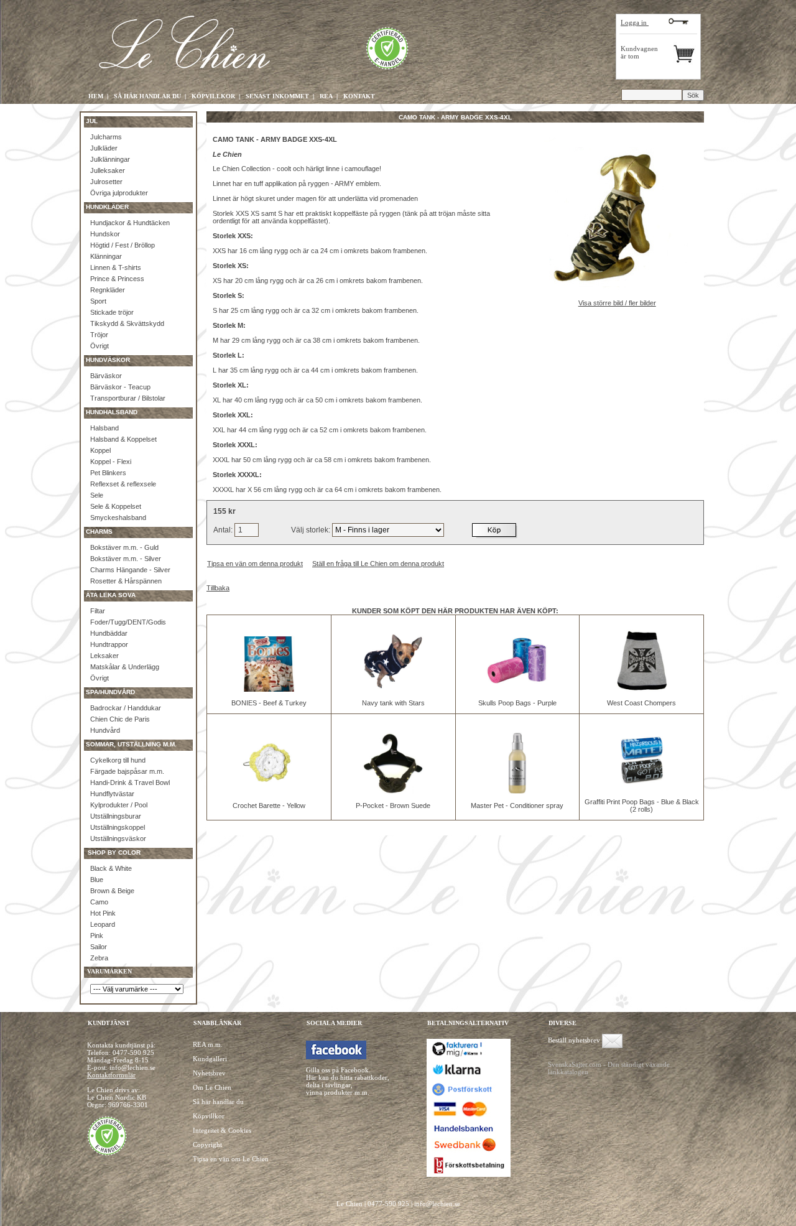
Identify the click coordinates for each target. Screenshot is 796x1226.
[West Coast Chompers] (642, 689)
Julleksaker (107, 170)
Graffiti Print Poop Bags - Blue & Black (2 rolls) (642, 805)
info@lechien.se (437, 1203)
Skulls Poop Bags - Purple (517, 703)
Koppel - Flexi (110, 461)
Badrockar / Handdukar (125, 708)
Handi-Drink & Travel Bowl (130, 782)
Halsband (104, 428)
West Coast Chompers (641, 703)
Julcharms (106, 137)
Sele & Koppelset (115, 506)
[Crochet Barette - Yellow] (269, 792)
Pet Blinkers (108, 472)
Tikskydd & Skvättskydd (127, 323)
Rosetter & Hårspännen (126, 581)
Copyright (207, 1144)
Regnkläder (107, 290)
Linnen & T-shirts (115, 267)
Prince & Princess (117, 278)
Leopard (102, 924)
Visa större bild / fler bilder (617, 303)
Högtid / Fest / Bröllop (122, 245)
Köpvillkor (208, 1116)
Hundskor (105, 234)
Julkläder (104, 148)
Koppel (100, 450)
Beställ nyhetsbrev (574, 1040)
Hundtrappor (109, 644)
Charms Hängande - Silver (130, 570)
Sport (98, 301)
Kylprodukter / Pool (118, 805)
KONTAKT (359, 96)
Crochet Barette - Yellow (269, 805)
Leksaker (104, 655)
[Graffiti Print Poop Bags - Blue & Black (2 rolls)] (642, 788)
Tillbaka (217, 588)
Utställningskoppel (117, 827)
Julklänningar (110, 159)
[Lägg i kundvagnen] (495, 530)
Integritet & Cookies (222, 1130)
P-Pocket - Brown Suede (393, 805)
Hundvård (105, 730)
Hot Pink (103, 913)
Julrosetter (106, 181)
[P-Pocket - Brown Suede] (393, 792)
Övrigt (99, 346)
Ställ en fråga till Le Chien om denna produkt (378, 563)
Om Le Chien (212, 1087)
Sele (96, 495)
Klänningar (106, 256)
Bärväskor (106, 375)
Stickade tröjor (112, 312)
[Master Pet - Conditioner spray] (517, 792)
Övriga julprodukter (119, 193)
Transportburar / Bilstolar (127, 398)
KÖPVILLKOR (213, 96)
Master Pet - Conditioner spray (517, 805)
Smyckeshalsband (118, 517)
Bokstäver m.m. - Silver (125, 558)
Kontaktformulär (111, 1075)
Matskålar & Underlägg (124, 667)
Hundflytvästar (112, 793)
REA (326, 96)
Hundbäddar (108, 633)
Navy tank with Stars (393, 703)
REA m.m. (208, 1044)
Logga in (635, 22)
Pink (96, 935)
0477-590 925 (133, 1052)
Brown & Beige (112, 890)
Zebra (99, 958)
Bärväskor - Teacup (120, 387)
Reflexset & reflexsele (123, 484)
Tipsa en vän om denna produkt (255, 563)
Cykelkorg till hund (118, 760)
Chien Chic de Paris (120, 719)
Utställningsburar (115, 816)
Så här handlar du (218, 1101)
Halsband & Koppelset (123, 439)
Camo (99, 902)
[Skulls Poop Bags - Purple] (517, 689)
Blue (96, 879)
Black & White (111, 868)
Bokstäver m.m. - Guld (124, 547)
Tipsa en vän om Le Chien (231, 1159)
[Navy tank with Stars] (393, 689)
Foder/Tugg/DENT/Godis (128, 622)
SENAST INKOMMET (277, 96)
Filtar (97, 611)
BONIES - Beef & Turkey (269, 703)
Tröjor (99, 334)
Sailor (98, 946)
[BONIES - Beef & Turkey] (269, 689)
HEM (95, 96)
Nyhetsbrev (209, 1073)
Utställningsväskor (118, 838)
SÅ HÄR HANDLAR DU (147, 96)
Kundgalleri (210, 1058)
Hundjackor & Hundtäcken (130, 222)
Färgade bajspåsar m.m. (127, 771)
